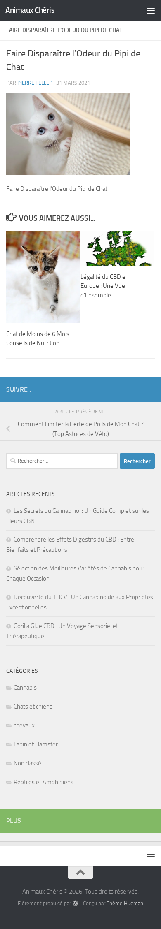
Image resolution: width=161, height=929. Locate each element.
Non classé (27, 763)
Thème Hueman (125, 903)
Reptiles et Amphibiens (43, 782)
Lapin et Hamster (36, 744)
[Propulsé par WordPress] (75, 903)
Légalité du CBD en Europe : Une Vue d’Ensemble (104, 286)
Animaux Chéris (29, 10)
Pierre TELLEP (34, 83)
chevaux (24, 725)
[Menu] (150, 10)
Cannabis (25, 687)
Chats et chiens (33, 706)
